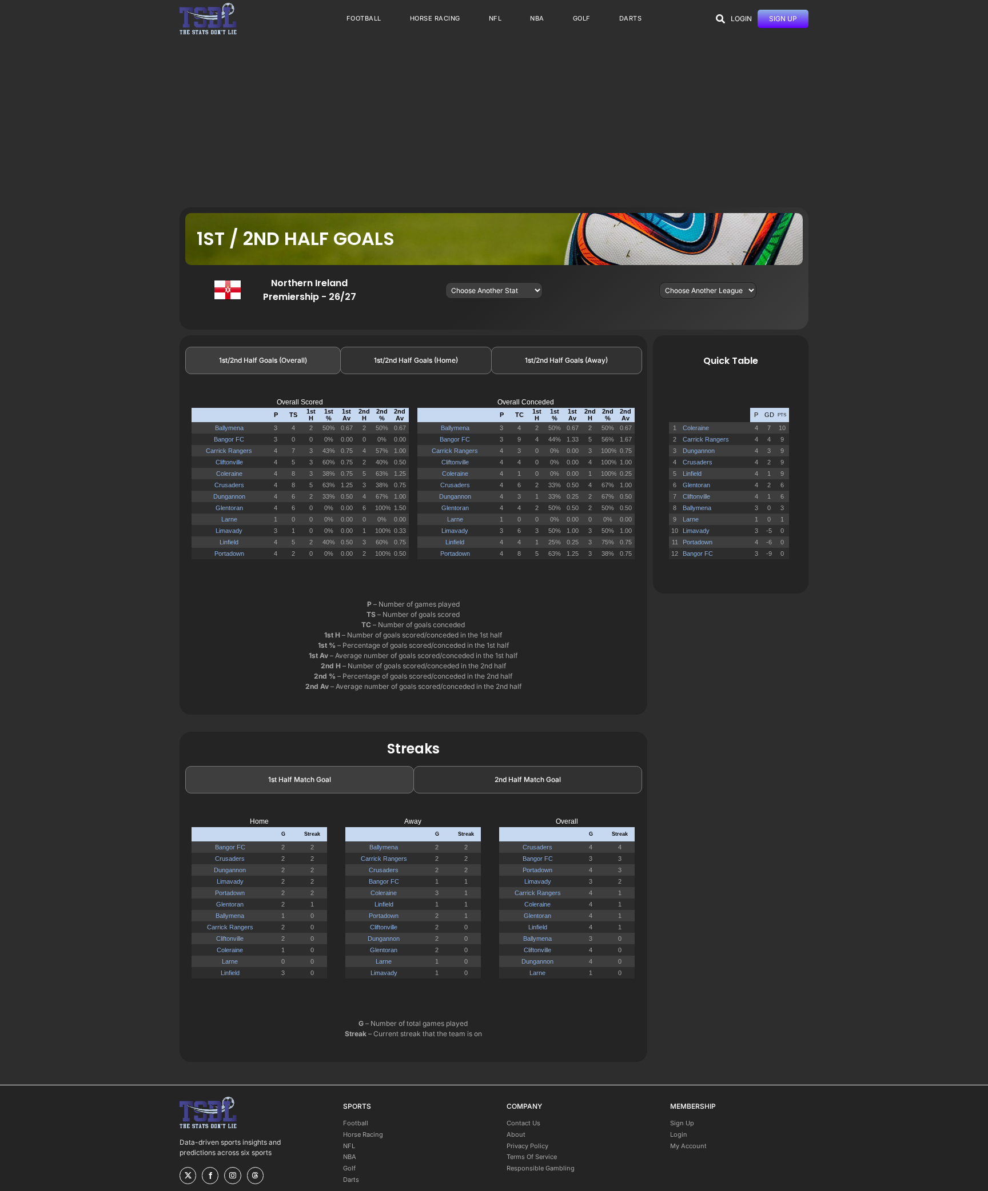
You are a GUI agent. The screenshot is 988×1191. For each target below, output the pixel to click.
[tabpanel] (413, 483)
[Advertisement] (494, 122)
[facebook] (210, 1175)
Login (678, 1134)
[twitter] (188, 1175)
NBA (349, 1157)
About (516, 1134)
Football (355, 1123)
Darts (351, 1180)
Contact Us (523, 1123)
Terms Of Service (532, 1157)
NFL (349, 1146)
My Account (688, 1146)
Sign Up (682, 1123)
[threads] (255, 1175)
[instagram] (232, 1175)
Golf (349, 1168)
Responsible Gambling (541, 1168)
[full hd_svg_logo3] (208, 6)
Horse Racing (363, 1134)
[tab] (263, 360)
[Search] (720, 19)
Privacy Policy (527, 1146)
